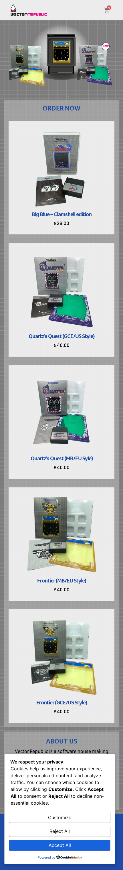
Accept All (60, 845)
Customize (59, 817)
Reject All (59, 831)
